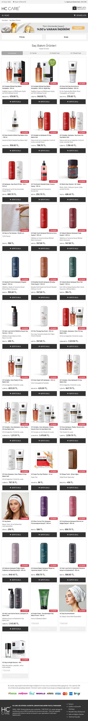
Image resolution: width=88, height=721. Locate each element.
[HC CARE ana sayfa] (11, 8)
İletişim (71, 704)
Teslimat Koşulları (74, 717)
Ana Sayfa (5, 20)
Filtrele (22, 37)
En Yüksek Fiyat (76, 53)
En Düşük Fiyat (55, 53)
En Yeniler (33, 53)
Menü (6, 15)
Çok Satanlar (12, 53)
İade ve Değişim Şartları (76, 714)
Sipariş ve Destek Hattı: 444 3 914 (76, 2)
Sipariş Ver (81, 15)
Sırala (66, 37)
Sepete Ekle (16, 102)
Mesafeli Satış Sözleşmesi (77, 712)
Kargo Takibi (7, 2)
